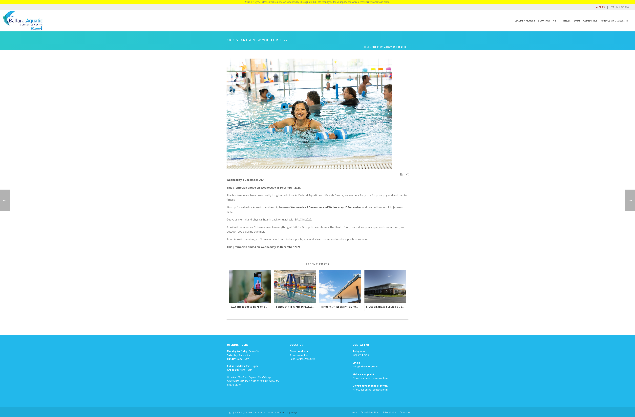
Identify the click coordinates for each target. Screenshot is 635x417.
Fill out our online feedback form (370, 389)
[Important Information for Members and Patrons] (340, 286)
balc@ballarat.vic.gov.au (365, 366)
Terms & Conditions (370, 412)
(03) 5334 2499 (622, 6)
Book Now (544, 20)
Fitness (566, 20)
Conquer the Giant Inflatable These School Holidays (296, 307)
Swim (577, 20)
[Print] (401, 174)
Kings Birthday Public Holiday (385, 307)
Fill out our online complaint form (370, 378)
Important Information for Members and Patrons (341, 307)
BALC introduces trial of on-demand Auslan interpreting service (251, 307)
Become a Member (525, 20)
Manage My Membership (614, 20)
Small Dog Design (288, 412)
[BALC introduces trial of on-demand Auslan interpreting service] (250, 286)
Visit (556, 20)
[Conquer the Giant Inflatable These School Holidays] (295, 286)
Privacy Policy (389, 412)
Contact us (405, 412)
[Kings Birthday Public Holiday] (385, 286)
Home (366, 47)
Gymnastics (590, 20)
